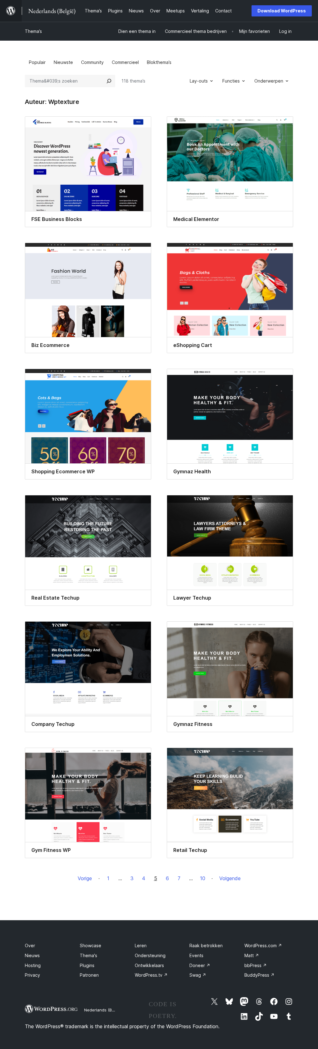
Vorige (85, 878)
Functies (231, 80)
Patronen (89, 975)
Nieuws (32, 955)
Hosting (33, 965)
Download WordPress (281, 10)
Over (30, 945)
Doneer (199, 965)
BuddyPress (259, 975)
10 (202, 878)
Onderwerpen (268, 80)
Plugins (87, 965)
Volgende (230, 878)
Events (196, 955)
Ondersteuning (150, 955)
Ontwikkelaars (149, 965)
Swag (197, 975)
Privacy (32, 975)
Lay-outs (199, 80)
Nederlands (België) (103, 1009)
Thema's (88, 955)
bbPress (255, 965)
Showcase (90, 945)
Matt (251, 955)
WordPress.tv (151, 975)
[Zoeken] (109, 81)
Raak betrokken (206, 945)
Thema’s (33, 31)
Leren (141, 945)
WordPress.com (263, 945)
